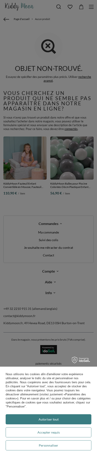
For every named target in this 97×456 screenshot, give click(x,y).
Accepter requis (48, 432)
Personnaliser (48, 445)
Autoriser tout (49, 419)
